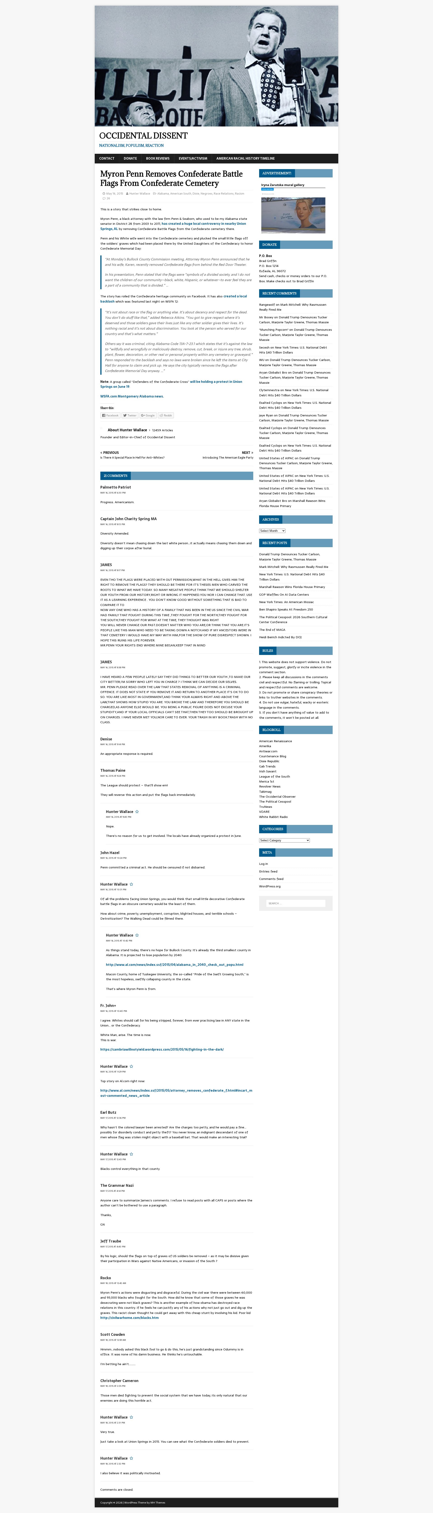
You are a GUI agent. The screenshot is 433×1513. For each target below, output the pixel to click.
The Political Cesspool (275, 801)
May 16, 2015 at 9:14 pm (112, 744)
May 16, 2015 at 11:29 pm (113, 1072)
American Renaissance (275, 741)
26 (108, 198)
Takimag (265, 791)
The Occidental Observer (277, 796)
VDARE (264, 811)
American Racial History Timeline (245, 158)
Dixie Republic (269, 761)
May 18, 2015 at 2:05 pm (112, 1386)
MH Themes (157, 1502)
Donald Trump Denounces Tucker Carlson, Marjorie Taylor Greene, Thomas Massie (294, 320)
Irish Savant (267, 771)
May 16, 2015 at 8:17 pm (112, 570)
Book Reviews (158, 158)
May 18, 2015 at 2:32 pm (112, 1464)
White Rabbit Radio (273, 816)
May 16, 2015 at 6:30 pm (113, 493)
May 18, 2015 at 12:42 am (113, 1283)
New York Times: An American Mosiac (286, 601)
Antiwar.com (268, 751)
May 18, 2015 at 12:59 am (113, 1340)
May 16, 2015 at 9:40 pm (118, 817)
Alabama (163, 193)
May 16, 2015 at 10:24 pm (113, 858)
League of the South (274, 776)
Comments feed (271, 878)
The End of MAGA (272, 629)
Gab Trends (267, 766)
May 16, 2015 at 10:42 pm (119, 941)
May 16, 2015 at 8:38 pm (112, 667)
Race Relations (224, 193)
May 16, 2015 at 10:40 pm (113, 1011)
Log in (263, 863)
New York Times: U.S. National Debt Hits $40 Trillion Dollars (293, 392)
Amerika (265, 746)
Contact (107, 158)
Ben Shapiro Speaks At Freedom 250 (286, 609)
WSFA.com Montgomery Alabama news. (132, 396)
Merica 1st (266, 781)
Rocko (105, 1278)
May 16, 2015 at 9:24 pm (112, 776)
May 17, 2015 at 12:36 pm (113, 1118)
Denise (106, 739)
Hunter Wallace (139, 193)
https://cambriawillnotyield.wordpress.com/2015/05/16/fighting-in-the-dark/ (162, 1049)
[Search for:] (296, 903)
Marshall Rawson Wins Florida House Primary (292, 586)
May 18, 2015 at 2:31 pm (112, 1423)
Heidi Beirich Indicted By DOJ (280, 637)
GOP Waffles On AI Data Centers (284, 594)
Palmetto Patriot (115, 487)
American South (180, 193)
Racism (239, 193)
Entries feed (268, 871)
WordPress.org (270, 886)
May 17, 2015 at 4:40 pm (112, 1247)
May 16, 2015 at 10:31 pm (113, 889)
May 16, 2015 (114, 193)
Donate (130, 158)
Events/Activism (193, 158)
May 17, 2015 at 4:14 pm (112, 1191)
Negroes (206, 193)
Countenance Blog (272, 756)
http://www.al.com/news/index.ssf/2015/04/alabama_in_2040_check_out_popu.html (174, 964)
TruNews (265, 806)
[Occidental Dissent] (216, 124)
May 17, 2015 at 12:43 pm (113, 1159)
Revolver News (270, 786)
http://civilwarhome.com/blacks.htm (129, 1317)
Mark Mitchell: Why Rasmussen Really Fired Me (293, 566)
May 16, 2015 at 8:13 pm (112, 524)
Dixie (196, 193)
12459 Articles (162, 430)
